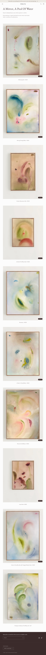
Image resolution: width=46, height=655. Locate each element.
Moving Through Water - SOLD (23, 140)
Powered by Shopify (14, 652)
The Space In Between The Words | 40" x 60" (23, 625)
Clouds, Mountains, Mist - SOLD (23, 201)
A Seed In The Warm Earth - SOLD (23, 261)
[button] (2, 4)
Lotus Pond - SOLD (23, 504)
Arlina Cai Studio (8, 652)
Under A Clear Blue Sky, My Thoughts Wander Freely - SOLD (23, 565)
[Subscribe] (22, 637)
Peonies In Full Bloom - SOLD (23, 443)
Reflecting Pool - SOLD (23, 79)
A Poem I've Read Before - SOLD (23, 383)
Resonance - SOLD (23, 322)
